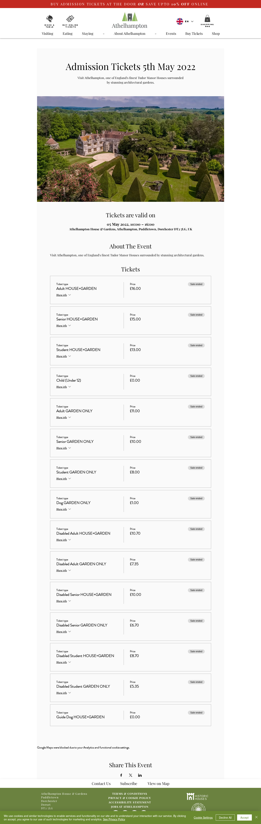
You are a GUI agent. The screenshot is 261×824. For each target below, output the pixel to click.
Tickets (70, 27)
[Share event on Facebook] (121, 775)
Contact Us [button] (101, 783)
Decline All (225, 817)
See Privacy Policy (114, 819)
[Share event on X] (130, 775)
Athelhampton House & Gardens (64, 794)
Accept (244, 817)
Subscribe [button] (128, 783)
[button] (207, 18)
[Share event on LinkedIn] (140, 775)
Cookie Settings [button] (203, 817)
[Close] (256, 817)
